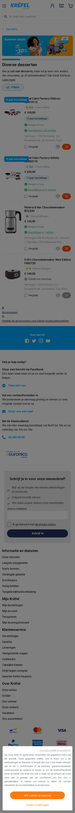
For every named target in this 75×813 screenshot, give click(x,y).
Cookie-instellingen (37, 805)
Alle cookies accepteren (37, 795)
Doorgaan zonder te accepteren (55, 750)
